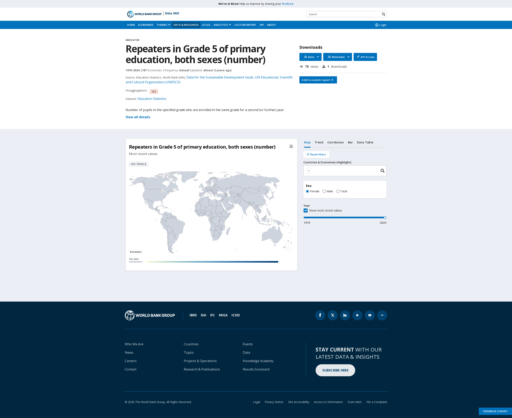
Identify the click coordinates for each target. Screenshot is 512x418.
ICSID (236, 315)
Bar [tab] (350, 142)
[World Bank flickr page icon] (382, 315)
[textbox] (308, 171)
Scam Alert (355, 402)
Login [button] (382, 25)
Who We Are (134, 344)
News (129, 352)
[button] (318, 79)
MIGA (223, 315)
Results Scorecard (256, 369)
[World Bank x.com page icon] (333, 315)
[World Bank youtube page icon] (370, 315)
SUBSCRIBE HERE (335, 370)
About (271, 25)
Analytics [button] (221, 25)
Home (131, 25)
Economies (145, 25)
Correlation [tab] (335, 142)
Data (246, 352)
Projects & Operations (200, 361)
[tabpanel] (344, 186)
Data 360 (172, 13)
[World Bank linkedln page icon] (345, 315)
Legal (256, 402)
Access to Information (328, 402)
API (262, 25)
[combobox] (344, 170)
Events (248, 344)
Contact (130, 369)
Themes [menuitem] (162, 25)
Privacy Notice (274, 402)
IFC (212, 315)
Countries (191, 344)
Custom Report (245, 25)
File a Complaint (376, 402)
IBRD (193, 315)
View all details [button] (138, 117)
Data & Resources (186, 25)
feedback (288, 4)
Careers (131, 361)
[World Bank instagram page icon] (357, 315)
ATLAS (206, 25)
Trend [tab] (319, 142)
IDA (203, 315)
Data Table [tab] (365, 142)
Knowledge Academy (258, 361)
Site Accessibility (298, 402)
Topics (189, 352)
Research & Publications (202, 369)
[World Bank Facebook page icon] (320, 315)
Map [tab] (307, 142)
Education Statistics (151, 98)
